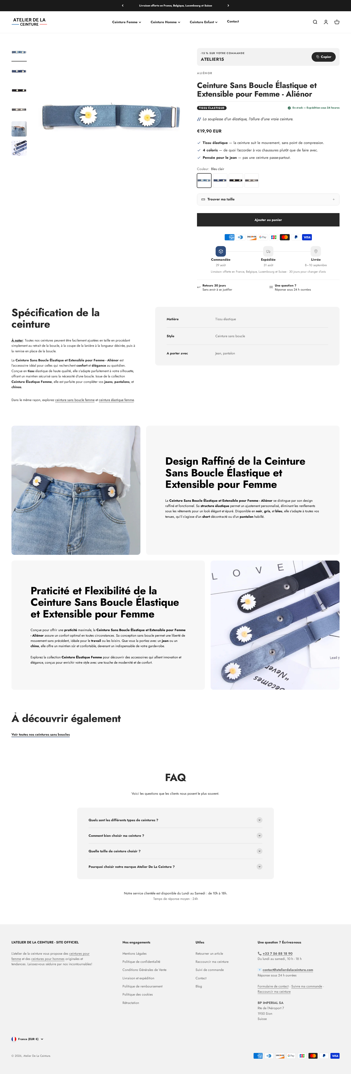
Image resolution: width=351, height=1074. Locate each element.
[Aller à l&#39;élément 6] (19, 148)
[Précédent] (122, 5)
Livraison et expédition (138, 978)
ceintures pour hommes (47, 958)
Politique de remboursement (142, 986)
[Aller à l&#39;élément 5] (19, 129)
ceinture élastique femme (116, 399)
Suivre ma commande (306, 986)
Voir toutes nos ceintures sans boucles (40, 734)
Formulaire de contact (273, 986)
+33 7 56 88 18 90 (277, 953)
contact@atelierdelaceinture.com (288, 969)
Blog (199, 986)
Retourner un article (209, 953)
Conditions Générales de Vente (144, 969)
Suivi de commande (210, 969)
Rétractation (130, 1002)
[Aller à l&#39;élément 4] (19, 110)
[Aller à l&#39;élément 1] (19, 53)
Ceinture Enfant (202, 22)
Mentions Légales (134, 953)
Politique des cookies (137, 994)
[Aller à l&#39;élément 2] (19, 72)
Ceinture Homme (164, 22)
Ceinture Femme (125, 22)
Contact (233, 21)
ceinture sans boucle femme (75, 399)
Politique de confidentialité (141, 961)
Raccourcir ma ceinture (212, 961)
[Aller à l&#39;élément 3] (19, 91)
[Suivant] (228, 5)
